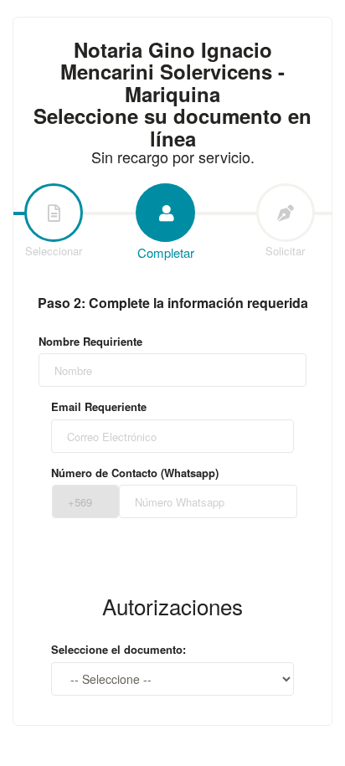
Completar (165, 252)
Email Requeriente (99, 406)
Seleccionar (53, 251)
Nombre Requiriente (90, 341)
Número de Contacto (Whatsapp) (135, 473)
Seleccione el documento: (118, 649)
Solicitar (285, 251)
